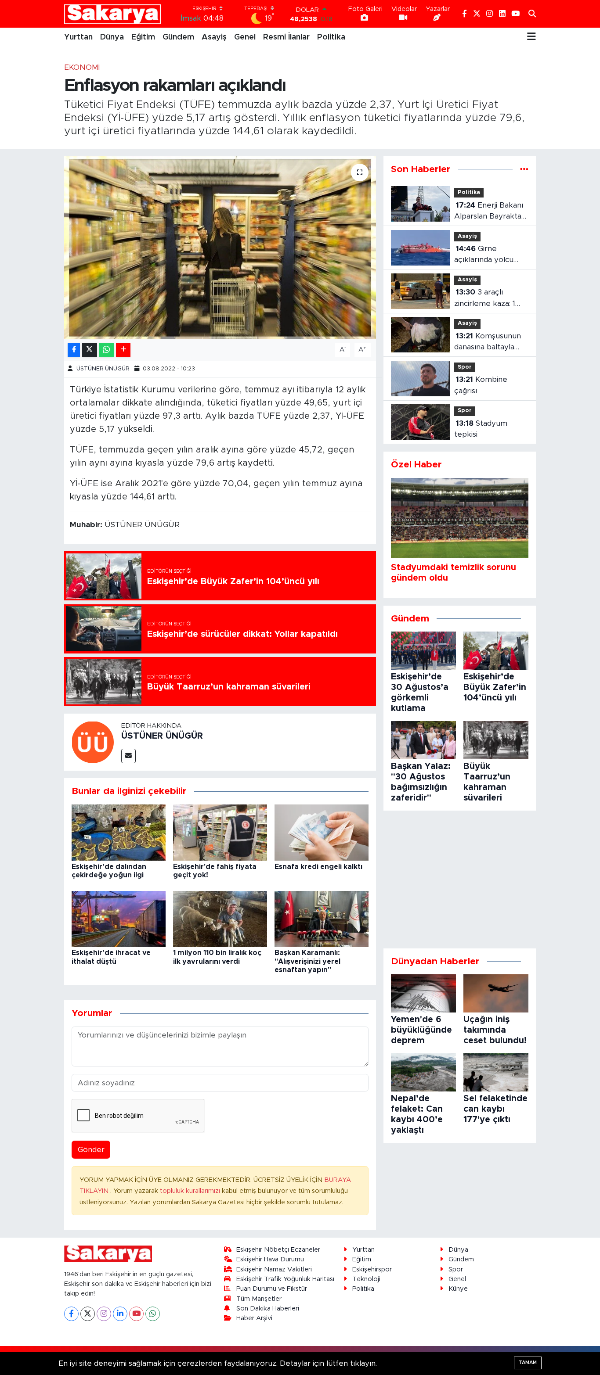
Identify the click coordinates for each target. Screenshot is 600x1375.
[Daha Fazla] (123, 350)
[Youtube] (136, 1314)
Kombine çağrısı (480, 385)
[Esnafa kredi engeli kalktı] (322, 832)
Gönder (91, 1149)
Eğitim (143, 37)
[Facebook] (71, 1314)
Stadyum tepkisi (480, 429)
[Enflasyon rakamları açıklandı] (220, 247)
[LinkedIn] (120, 1314)
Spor (465, 367)
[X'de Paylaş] (89, 350)
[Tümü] (524, 169)
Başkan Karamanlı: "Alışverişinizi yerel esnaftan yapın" (307, 961)
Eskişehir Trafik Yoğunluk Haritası (285, 1279)
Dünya (112, 37)
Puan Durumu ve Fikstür (271, 1288)
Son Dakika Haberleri (267, 1308)
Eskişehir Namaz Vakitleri (274, 1269)
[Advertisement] (459, 879)
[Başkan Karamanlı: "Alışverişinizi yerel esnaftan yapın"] (322, 918)
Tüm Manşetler (259, 1299)
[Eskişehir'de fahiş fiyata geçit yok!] (220, 832)
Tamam (528, 1362)
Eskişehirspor (372, 1269)
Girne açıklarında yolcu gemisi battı (483, 255)
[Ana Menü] (531, 37)
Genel (245, 37)
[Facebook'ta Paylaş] (74, 350)
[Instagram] (104, 1314)
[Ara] (532, 14)
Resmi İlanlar (286, 37)
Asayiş (214, 37)
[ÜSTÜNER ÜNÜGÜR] (93, 741)
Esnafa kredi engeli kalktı (318, 866)
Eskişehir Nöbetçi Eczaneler (278, 1249)
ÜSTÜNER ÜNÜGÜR (102, 369)
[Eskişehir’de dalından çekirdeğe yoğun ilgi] (119, 832)
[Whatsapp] (152, 1314)
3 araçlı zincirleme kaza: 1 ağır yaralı (484, 298)
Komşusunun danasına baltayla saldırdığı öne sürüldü (487, 342)
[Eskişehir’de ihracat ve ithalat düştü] (119, 918)
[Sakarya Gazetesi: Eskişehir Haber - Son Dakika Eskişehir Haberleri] (112, 14)
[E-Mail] (128, 756)
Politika (331, 37)
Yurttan (78, 37)
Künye (458, 1288)
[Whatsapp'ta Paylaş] (106, 350)
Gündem (178, 37)
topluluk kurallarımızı (191, 1191)
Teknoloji (366, 1279)
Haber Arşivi (254, 1318)
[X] (87, 1314)
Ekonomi (82, 67)
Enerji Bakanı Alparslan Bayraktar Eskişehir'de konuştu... (489, 211)
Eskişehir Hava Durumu (270, 1259)
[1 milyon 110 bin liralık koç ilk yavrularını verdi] (220, 918)
